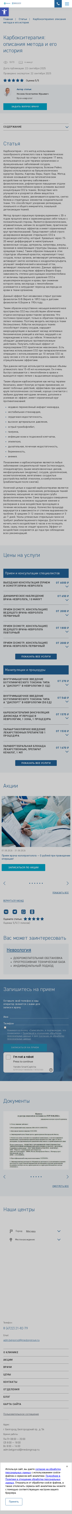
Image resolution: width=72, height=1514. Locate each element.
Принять (14, 1501)
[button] (4, 11)
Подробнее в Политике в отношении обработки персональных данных (32, 1479)
